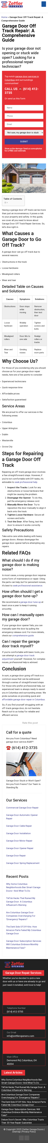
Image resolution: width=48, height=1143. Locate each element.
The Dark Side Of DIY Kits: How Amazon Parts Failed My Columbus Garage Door (23, 930)
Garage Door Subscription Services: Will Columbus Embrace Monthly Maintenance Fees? (24, 944)
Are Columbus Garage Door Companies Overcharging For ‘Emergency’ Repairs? (20, 916)
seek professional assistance (27, 585)
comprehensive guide (23, 635)
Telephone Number (16, 1008)
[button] (43, 4)
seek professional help (26, 482)
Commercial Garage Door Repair (22, 807)
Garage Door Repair (16, 855)
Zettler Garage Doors (32, 1129)
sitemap (16, 1131)
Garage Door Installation (18, 833)
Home (4, 17)
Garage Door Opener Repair (19, 848)
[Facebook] (21, 1138)
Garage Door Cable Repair (19, 826)
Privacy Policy (29, 1131)
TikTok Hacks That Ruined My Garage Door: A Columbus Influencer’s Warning (20, 901)
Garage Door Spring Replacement (22, 863)
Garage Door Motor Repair (19, 840)
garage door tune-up (30, 602)
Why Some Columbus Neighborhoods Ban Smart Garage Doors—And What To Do (23, 887)
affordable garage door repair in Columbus (23, 699)
